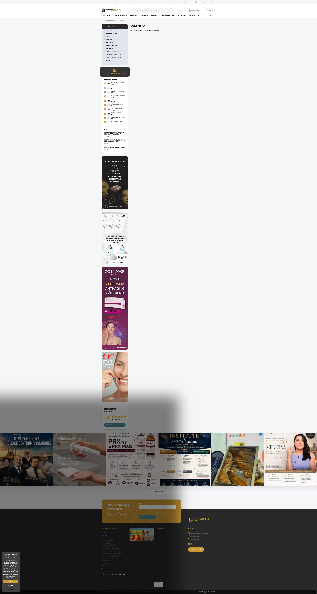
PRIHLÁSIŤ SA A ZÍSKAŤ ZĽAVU (170, 306)
